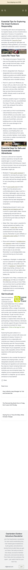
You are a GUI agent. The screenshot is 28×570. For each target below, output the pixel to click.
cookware (8, 243)
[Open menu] (1, 10)
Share (5, 380)
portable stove (21, 241)
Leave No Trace (16, 40)
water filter (14, 227)
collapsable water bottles (10, 236)
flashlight (19, 266)
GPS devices (6, 280)
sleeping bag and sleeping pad (12, 209)
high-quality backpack (16, 173)
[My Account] (22, 10)
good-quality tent (12, 187)
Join (21, 566)
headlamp (12, 266)
